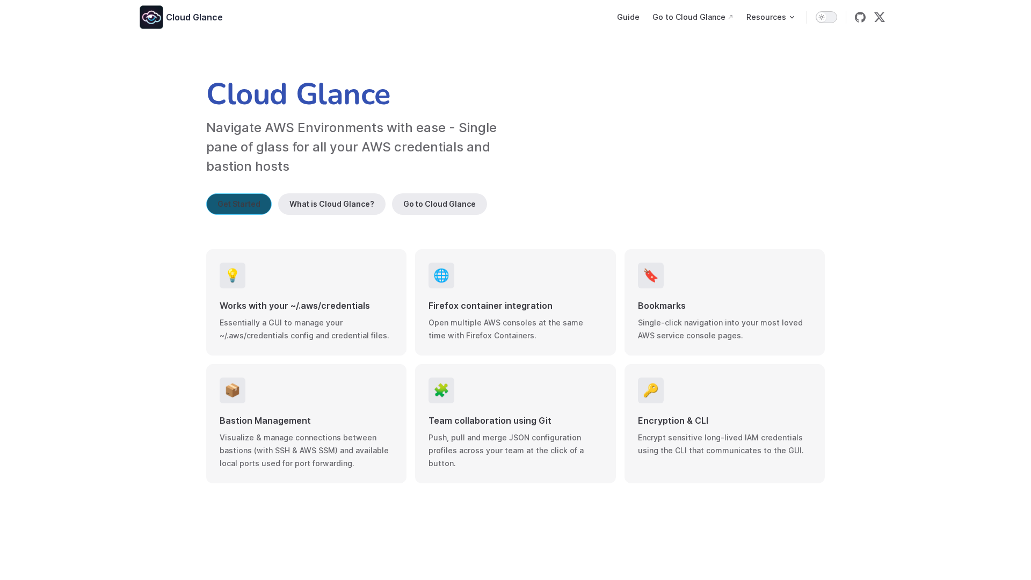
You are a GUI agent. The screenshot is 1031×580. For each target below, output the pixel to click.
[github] (860, 17)
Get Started (238, 203)
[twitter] (879, 17)
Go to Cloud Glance (439, 203)
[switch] (826, 17)
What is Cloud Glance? (331, 203)
